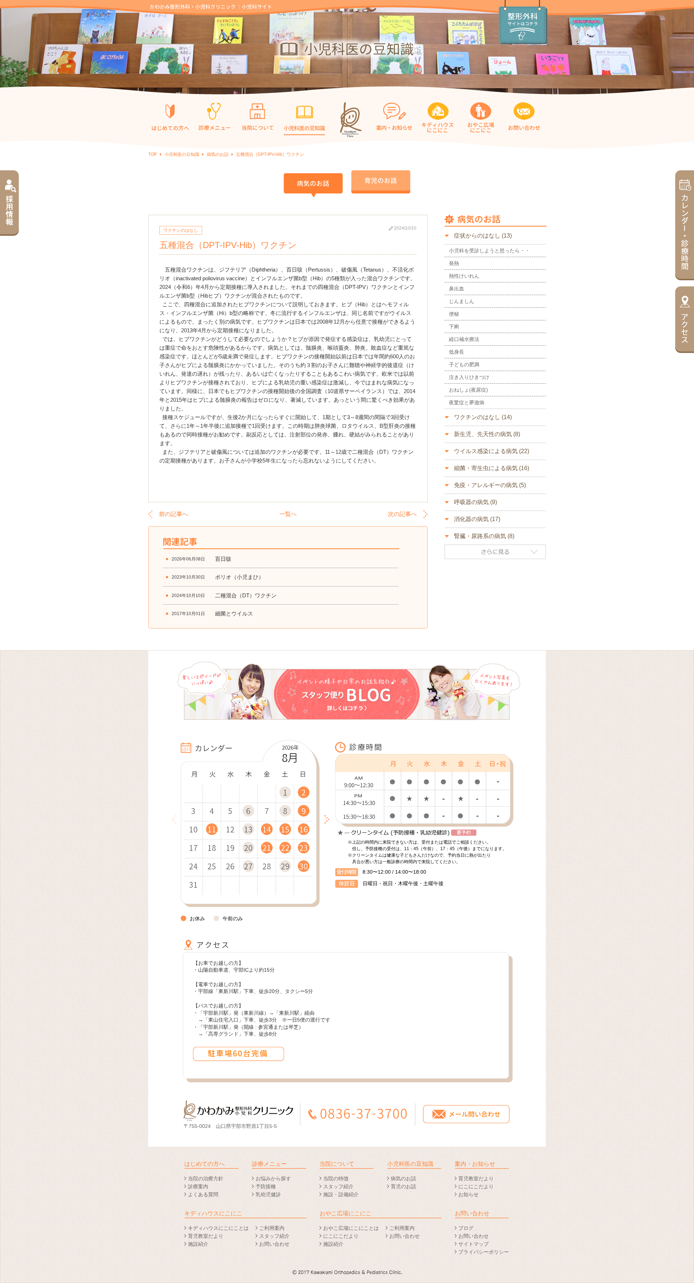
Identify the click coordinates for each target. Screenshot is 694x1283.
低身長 (456, 352)
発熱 (454, 263)
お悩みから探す (273, 1178)
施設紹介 (198, 1244)
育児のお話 (403, 1186)
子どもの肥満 (464, 364)
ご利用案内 (271, 1228)
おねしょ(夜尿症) (468, 390)
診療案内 (198, 1186)
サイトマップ (473, 1244)
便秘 (454, 314)
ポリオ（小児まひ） (239, 577)
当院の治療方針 (205, 1178)
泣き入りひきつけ (469, 377)
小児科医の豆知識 (181, 154)
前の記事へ (173, 514)
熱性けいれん (464, 276)
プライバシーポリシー (483, 1252)
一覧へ (288, 514)
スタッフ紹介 (338, 1186)
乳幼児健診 (268, 1194)
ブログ (466, 1228)
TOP (152, 154)
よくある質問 (203, 1194)
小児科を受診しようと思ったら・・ (489, 250)
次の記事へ (402, 514)
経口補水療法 (464, 339)
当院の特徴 (335, 1178)
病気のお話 (217, 154)
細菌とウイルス (234, 613)
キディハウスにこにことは (218, 1228)
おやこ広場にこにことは (351, 1228)
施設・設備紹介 (341, 1194)
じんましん (461, 301)
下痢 (454, 326)
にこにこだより (476, 1186)
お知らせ (468, 1194)
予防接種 (266, 1186)
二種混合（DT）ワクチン (246, 595)
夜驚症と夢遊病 (466, 402)
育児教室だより (476, 1178)
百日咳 (223, 559)
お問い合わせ (274, 1244)
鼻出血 (456, 288)
